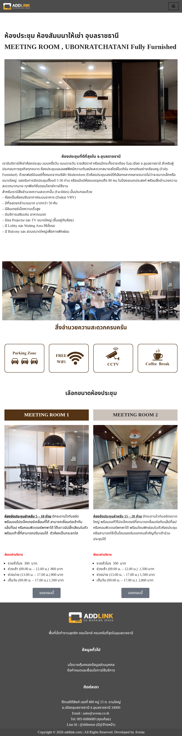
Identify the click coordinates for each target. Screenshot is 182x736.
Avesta (139, 732)
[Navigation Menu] (173, 6)
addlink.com (73, 732)
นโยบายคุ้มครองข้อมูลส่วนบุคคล (91, 664)
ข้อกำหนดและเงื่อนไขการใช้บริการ (91, 670)
